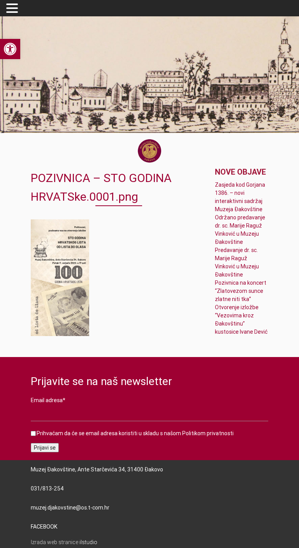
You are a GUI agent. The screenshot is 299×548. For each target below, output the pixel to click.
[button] (13, 8)
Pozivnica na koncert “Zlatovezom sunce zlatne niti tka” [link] (240, 291)
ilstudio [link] (88, 542)
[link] (10, 49)
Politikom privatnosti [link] (208, 433)
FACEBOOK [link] (44, 526)
